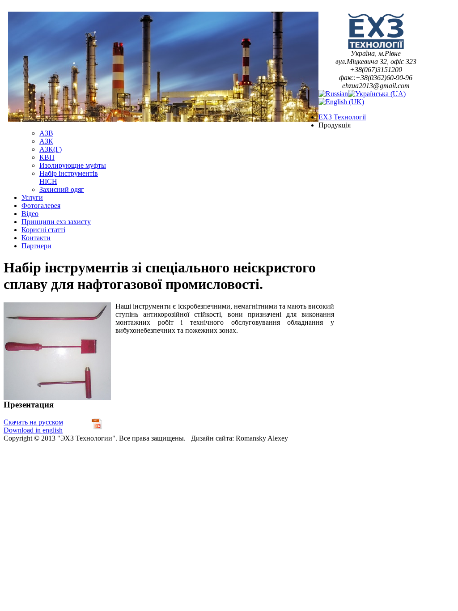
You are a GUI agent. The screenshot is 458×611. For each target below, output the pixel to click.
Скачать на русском (33, 422)
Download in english (33, 430)
